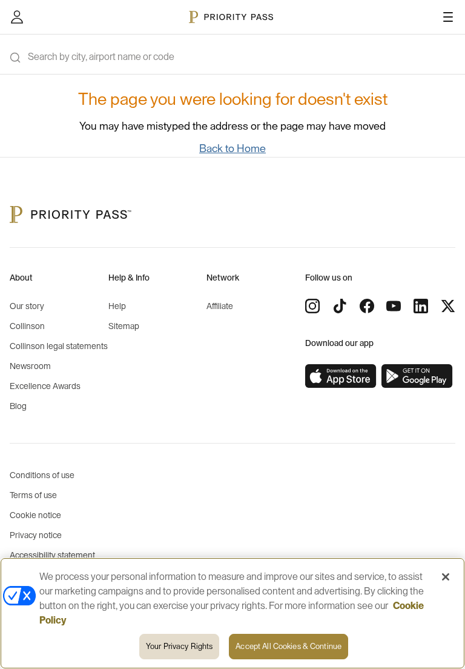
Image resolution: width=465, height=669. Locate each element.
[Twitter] (448, 306)
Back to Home (232, 148)
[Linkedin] (421, 306)
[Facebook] (367, 306)
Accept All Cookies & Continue (288, 646)
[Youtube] (393, 306)
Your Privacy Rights (179, 646)
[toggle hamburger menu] (448, 17)
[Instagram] (312, 306)
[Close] (445, 577)
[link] (341, 376)
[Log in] (17, 17)
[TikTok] (339, 306)
